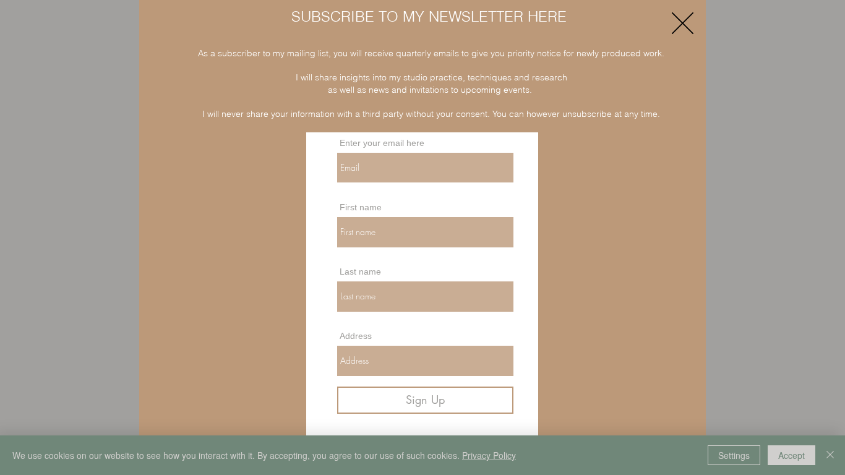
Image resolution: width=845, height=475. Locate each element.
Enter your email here (382, 143)
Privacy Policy (489, 455)
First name (361, 207)
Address (356, 336)
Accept (791, 455)
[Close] (830, 455)
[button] (682, 23)
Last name (360, 271)
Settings (734, 455)
